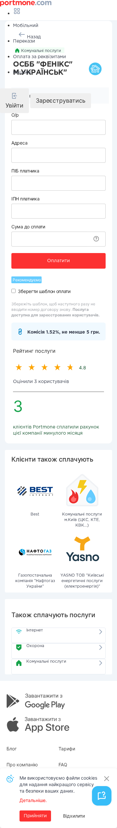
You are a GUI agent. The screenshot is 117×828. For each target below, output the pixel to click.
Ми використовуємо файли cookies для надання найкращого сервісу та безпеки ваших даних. (58, 784)
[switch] (13, 291)
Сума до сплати (28, 226)
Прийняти (35, 816)
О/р (15, 115)
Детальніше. (33, 800)
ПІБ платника (25, 170)
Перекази (24, 41)
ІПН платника (25, 198)
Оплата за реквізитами (39, 57)
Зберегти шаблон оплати (44, 291)
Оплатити (58, 261)
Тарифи (66, 748)
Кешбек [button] (22, 72)
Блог (11, 748)
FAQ (62, 764)
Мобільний (25, 26)
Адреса (19, 143)
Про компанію (22, 764)
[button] (14, 100)
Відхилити (74, 816)
